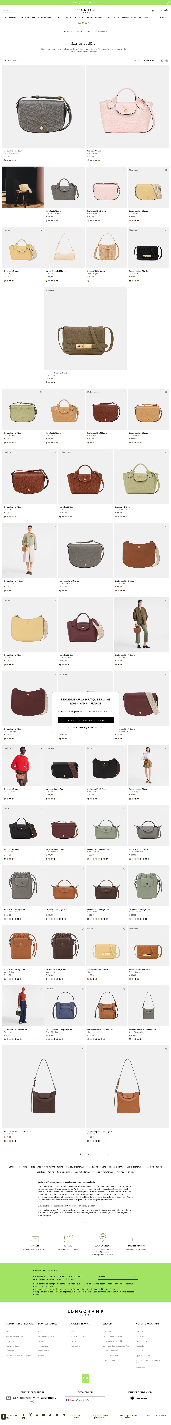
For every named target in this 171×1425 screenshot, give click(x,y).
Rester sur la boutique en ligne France (86, 728)
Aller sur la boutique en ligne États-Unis (86, 720)
